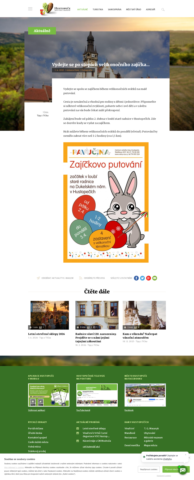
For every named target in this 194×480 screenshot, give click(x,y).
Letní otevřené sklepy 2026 (46, 334)
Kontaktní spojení (37, 437)
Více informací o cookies (14, 468)
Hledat (163, 9)
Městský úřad (133, 9)
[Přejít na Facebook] (145, 395)
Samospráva (114, 9)
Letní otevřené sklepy (94, 428)
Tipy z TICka (42, 115)
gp (148, 278)
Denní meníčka (132, 445)
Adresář (150, 9)
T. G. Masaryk (151, 428)
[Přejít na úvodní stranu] (55, 9)
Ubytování (149, 433)
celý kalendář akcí (91, 446)
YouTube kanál (83, 410)
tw (142, 278)
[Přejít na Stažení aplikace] (48, 395)
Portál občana (35, 428)
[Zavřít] (189, 457)
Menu (30, 8)
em (154, 278)
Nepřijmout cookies (148, 469)
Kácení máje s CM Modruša (97, 440)
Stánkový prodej (37, 451)
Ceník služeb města (38, 442)
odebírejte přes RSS (94, 278)
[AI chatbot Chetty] (183, 470)
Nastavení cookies (164, 476)
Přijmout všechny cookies (176, 469)
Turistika (98, 9)
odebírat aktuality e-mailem (57, 278)
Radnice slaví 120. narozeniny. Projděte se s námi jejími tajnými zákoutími (95, 337)
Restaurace (131, 437)
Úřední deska (35, 433)
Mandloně (130, 433)
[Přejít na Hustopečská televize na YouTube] (97, 395)
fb (136, 278)
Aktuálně (82, 9)
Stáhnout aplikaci (36, 410)
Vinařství (129, 428)
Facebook (129, 410)
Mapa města (150, 445)
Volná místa (34, 446)
